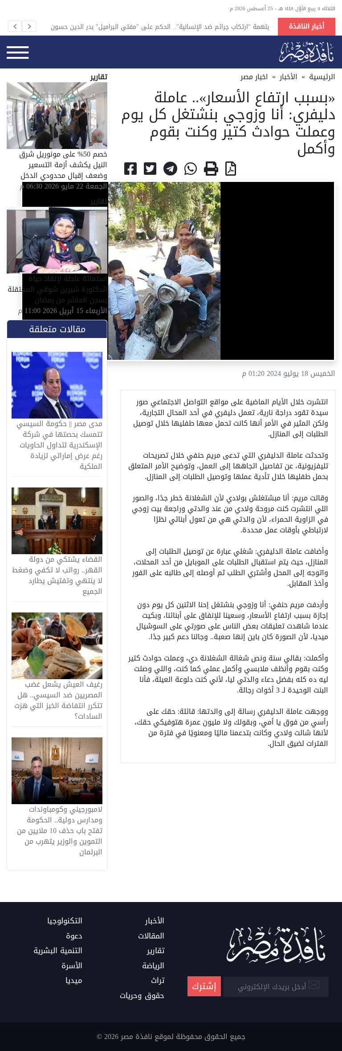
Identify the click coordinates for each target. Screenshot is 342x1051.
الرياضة (153, 966)
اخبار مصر (254, 77)
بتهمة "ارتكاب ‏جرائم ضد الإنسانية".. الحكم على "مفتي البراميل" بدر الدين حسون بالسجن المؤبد (160, 26)
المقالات (151, 936)
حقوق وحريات (142, 996)
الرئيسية (322, 77)
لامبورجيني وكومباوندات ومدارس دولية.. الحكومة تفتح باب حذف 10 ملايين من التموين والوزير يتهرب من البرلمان (59, 831)
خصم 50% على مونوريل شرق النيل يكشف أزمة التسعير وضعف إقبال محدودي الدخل (63, 164)
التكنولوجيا (64, 921)
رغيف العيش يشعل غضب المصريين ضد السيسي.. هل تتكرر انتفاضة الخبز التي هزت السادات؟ (58, 700)
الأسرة (71, 966)
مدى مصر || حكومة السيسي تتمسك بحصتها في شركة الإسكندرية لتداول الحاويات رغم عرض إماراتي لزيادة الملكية (59, 445)
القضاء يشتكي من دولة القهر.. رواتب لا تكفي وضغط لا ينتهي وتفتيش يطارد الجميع (57, 575)
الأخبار (288, 77)
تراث (157, 981)
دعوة (74, 936)
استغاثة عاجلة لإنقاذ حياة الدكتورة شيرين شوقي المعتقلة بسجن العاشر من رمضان (57, 289)
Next (29, 26)
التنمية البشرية (57, 951)
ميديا (73, 981)
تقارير (155, 951)
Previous (15, 26)
